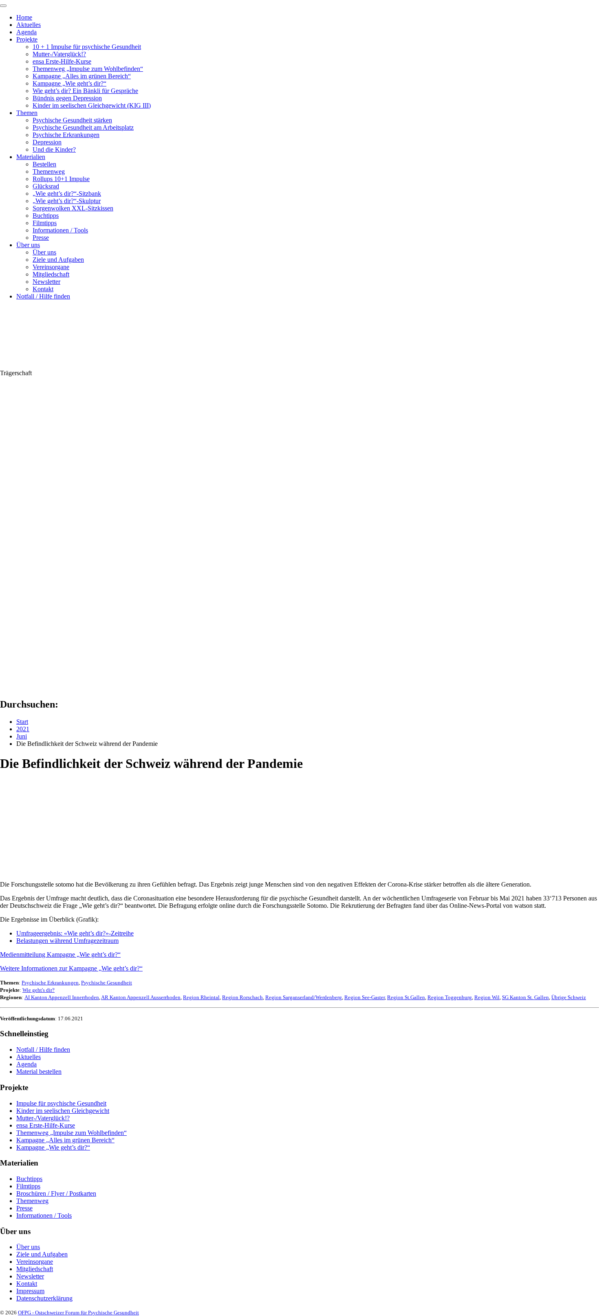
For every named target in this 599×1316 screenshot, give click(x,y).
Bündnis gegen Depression (67, 98)
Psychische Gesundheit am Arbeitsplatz (83, 127)
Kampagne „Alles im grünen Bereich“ (82, 76)
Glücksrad (46, 186)
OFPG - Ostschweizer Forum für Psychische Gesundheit (78, 1312)
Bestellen (44, 164)
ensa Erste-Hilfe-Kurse (62, 61)
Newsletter (46, 281)
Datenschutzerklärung (44, 1298)
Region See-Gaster (364, 997)
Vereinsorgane (51, 266)
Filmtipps (45, 222)
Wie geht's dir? (38, 990)
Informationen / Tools (60, 230)
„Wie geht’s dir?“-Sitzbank (67, 193)
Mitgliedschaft (51, 274)
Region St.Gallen (406, 997)
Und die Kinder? (54, 149)
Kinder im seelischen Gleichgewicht (62, 1110)
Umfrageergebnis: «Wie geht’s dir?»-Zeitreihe (75, 933)
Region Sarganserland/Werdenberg (303, 997)
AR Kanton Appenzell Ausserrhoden (141, 997)
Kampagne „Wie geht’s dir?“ (69, 83)
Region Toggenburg (449, 997)
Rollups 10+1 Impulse (61, 178)
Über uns (28, 244)
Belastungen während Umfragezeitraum (67, 940)
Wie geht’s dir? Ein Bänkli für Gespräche (85, 90)
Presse (41, 237)
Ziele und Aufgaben (58, 259)
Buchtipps (46, 215)
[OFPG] (73, 365)
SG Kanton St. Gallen (525, 997)
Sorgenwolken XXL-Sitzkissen (73, 208)
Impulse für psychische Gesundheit (61, 1103)
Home (24, 17)
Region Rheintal (201, 997)
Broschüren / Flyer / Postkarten (56, 1193)
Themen (26, 112)
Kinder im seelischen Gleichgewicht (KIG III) (92, 105)
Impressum (30, 1290)
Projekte (26, 39)
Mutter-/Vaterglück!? (59, 54)
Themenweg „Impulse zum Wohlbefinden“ (88, 68)
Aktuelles (28, 24)
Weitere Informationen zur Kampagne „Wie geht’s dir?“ (71, 968)
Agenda (26, 32)
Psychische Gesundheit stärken (72, 120)
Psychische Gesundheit (106, 983)
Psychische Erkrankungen (66, 134)
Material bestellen (39, 1071)
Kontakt (43, 288)
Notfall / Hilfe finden (43, 296)
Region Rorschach (242, 997)
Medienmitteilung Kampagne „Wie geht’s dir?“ (60, 954)
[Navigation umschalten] (3, 5)
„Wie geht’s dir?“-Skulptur (67, 200)
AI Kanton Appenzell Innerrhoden (61, 997)
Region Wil (487, 997)
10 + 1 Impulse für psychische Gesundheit (87, 46)
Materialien (30, 156)
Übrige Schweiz (568, 997)
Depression (47, 142)
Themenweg (49, 171)
